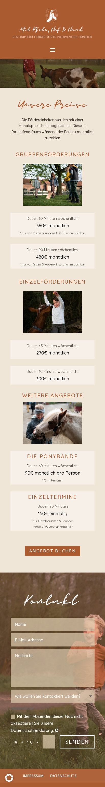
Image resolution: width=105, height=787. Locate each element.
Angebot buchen (52, 551)
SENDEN (77, 742)
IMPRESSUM (33, 775)
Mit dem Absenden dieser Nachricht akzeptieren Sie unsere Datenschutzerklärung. (47, 723)
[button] (9, 778)
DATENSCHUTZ (63, 775)
